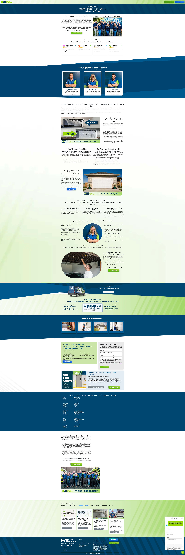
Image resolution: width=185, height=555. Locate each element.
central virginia (65, 403)
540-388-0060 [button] (179, 2)
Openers (80, 1)
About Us (80, 539)
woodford (76, 426)
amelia (64, 397)
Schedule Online (77, 32)
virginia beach (77, 422)
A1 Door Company (64, 101)
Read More (67, 527)
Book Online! (169, 2)
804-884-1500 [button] (71, 189)
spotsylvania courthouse (79, 419)
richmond (77, 414)
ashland (64, 398)
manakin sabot (77, 397)
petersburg (77, 407)
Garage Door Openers (116, 332)
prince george (77, 410)
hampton (64, 420)
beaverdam (65, 399)
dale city (64, 411)
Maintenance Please (84, 332)
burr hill (64, 402)
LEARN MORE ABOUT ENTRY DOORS (96, 387)
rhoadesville (77, 413)
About (96, 1)
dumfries (64, 412)
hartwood (64, 421)
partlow (76, 406)
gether (64, 418)
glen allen (64, 419)
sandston (76, 417)
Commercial (91, 1)
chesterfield (65, 406)
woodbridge (77, 425)
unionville (76, 421)
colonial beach (65, 407)
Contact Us (65, 547)
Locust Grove (70, 101)
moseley (76, 402)
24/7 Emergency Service (107, 1)
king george (65, 425)
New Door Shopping (100, 332)
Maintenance (85, 1)
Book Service (104, 366)
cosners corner (65, 410)
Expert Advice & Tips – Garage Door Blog (85, 544)
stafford (76, 420)
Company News (81, 541)
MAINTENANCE (85, 505)
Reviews (80, 540)
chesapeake (65, 404)
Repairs (67, 1)
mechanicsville (77, 398)
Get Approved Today (108, 292)
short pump (77, 418)
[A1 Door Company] (7, 2)
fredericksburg (65, 414)
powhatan (77, 409)
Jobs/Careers (65, 550)
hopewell (64, 424)
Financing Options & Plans (83, 545)
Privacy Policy (81, 546)
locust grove (65, 427)
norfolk (76, 404)
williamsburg (77, 424)
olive (76, 405)
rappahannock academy (79, 412)
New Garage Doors (74, 1)
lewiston (64, 426)
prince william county (79, 411)
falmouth (64, 413)
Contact (100, 1)
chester (64, 405)
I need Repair (68, 332)
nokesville (77, 403)
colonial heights (65, 409)
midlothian (77, 399)
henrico (64, 422)
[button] (123, 49)
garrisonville (65, 417)
